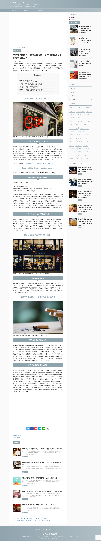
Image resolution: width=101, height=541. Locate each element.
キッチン (73, 152)
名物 (72, 114)
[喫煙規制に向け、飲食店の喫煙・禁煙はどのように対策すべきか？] (39, 428)
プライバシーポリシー (60, 529)
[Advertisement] (38, 30)
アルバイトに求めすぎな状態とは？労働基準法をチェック (85, 63)
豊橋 (78, 124)
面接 (87, 114)
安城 (85, 138)
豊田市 (79, 158)
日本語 (72, 19)
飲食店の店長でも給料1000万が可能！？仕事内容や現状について (34, 520)
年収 (86, 158)
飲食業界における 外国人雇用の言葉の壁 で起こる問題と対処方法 (85, 181)
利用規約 (44, 529)
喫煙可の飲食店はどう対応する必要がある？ (33, 90)
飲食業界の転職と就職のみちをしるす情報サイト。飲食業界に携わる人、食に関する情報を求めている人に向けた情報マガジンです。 (50, 536)
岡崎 (72, 124)
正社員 (79, 135)
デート (78, 145)
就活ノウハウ (15, 10)
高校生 (72, 158)
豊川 (87, 152)
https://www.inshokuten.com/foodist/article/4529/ (39, 163)
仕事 (89, 111)
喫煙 (15, 437)
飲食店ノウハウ (27, 10)
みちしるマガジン (16, 2)
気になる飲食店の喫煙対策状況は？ (30, 87)
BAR (71, 145)
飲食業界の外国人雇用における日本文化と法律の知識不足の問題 (85, 169)
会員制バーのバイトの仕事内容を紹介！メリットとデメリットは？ (41, 505)
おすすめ (73, 155)
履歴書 (72, 135)
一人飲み (87, 121)
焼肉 (80, 155)
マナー (72, 141)
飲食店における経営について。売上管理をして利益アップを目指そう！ (42, 491)
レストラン (73, 148)
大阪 (86, 141)
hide (40, 75)
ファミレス (80, 131)
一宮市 (88, 148)
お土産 (78, 138)
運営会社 (38, 529)
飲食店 (18, 437)
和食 (81, 148)
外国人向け (81, 118)
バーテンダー (74, 128)
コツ (72, 138)
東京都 (79, 141)
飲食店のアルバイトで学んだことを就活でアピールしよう (85, 40)
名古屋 (72, 131)
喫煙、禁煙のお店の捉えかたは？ (29, 81)
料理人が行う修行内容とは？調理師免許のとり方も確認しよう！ (40, 478)
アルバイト (80, 111)
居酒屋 (88, 107)
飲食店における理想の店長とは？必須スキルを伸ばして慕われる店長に (42, 449)
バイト (80, 107)
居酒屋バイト (84, 128)
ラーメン (80, 114)
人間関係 (85, 124)
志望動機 (73, 118)
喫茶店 (80, 152)
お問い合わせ (50, 529)
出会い (79, 121)
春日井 (87, 155)
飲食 (72, 111)
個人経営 (87, 135)
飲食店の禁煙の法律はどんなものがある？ (32, 84)
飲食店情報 (40, 10)
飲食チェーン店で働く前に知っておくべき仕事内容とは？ (32, 518)
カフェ (72, 121)
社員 (85, 145)
